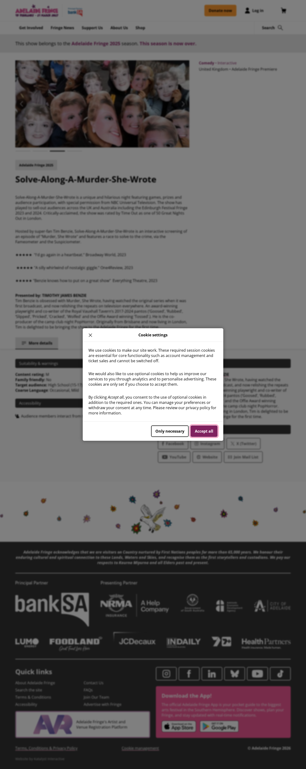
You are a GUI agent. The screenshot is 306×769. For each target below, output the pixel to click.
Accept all (204, 431)
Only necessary (169, 431)
